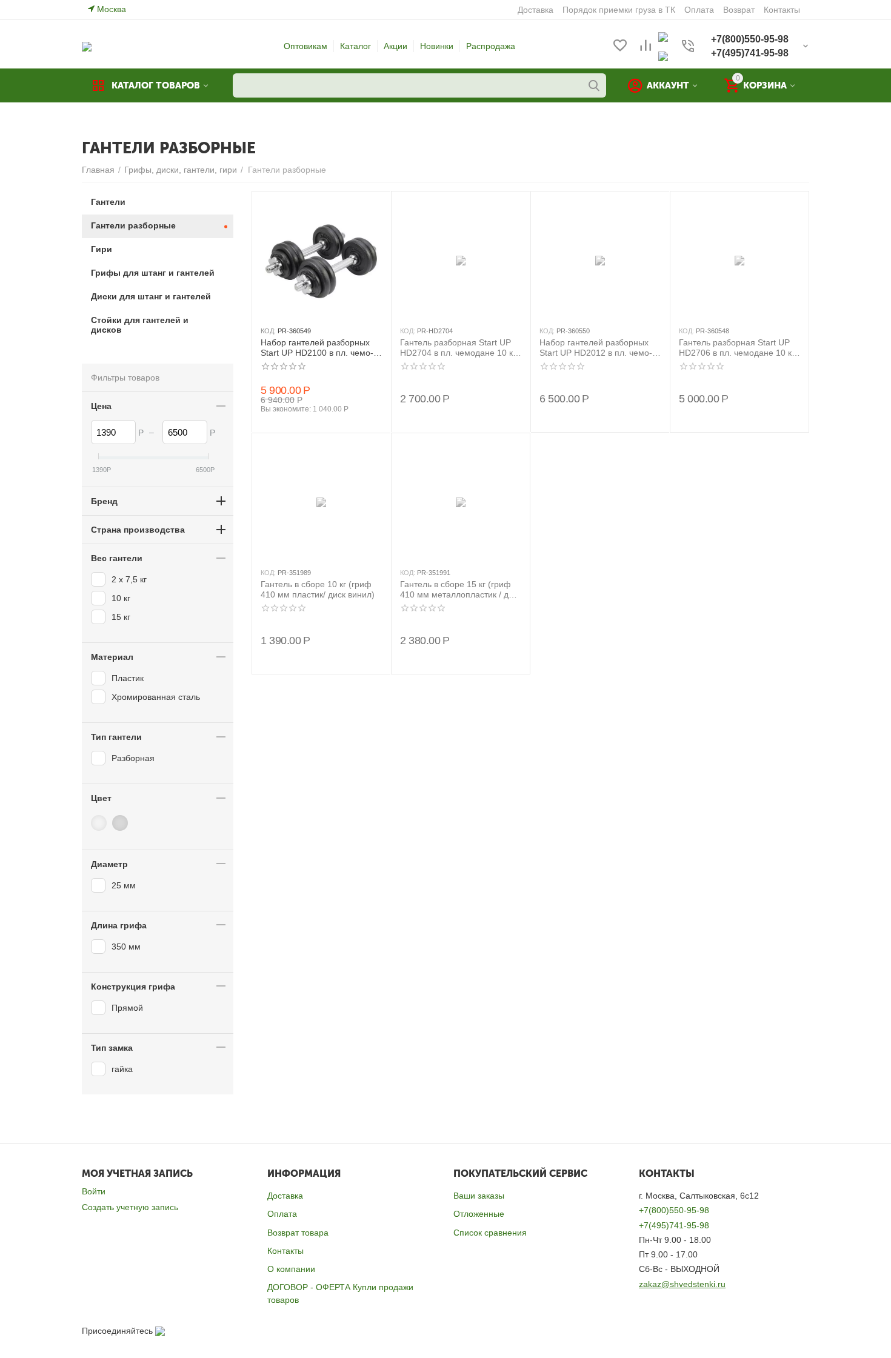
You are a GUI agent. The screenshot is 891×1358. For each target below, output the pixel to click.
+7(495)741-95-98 (674, 1225)
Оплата (282, 1214)
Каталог (355, 46)
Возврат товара (298, 1232)
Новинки (436, 46)
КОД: (268, 331)
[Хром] (100, 823)
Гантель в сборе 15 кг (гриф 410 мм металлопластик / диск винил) (460, 589)
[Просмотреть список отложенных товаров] (620, 46)
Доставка (285, 1195)
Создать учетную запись (130, 1207)
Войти (93, 1191)
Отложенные (478, 1214)
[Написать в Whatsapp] (663, 36)
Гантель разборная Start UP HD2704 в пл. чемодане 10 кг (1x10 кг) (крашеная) (458, 348)
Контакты (285, 1251)
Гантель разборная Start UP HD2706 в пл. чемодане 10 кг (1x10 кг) (737, 348)
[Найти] (594, 85)
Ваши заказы (478, 1195)
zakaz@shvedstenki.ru (682, 1284)
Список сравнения (490, 1232)
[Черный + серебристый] (121, 823)
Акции (395, 46)
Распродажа (490, 46)
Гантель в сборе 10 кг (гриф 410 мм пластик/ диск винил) (318, 589)
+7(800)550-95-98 (674, 1210)
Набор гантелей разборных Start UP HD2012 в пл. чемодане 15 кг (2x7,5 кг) (595, 348)
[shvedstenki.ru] (87, 46)
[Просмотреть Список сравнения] (645, 46)
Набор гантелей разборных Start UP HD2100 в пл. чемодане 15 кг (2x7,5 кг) (317, 348)
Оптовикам (305, 46)
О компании (291, 1269)
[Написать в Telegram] (663, 56)
